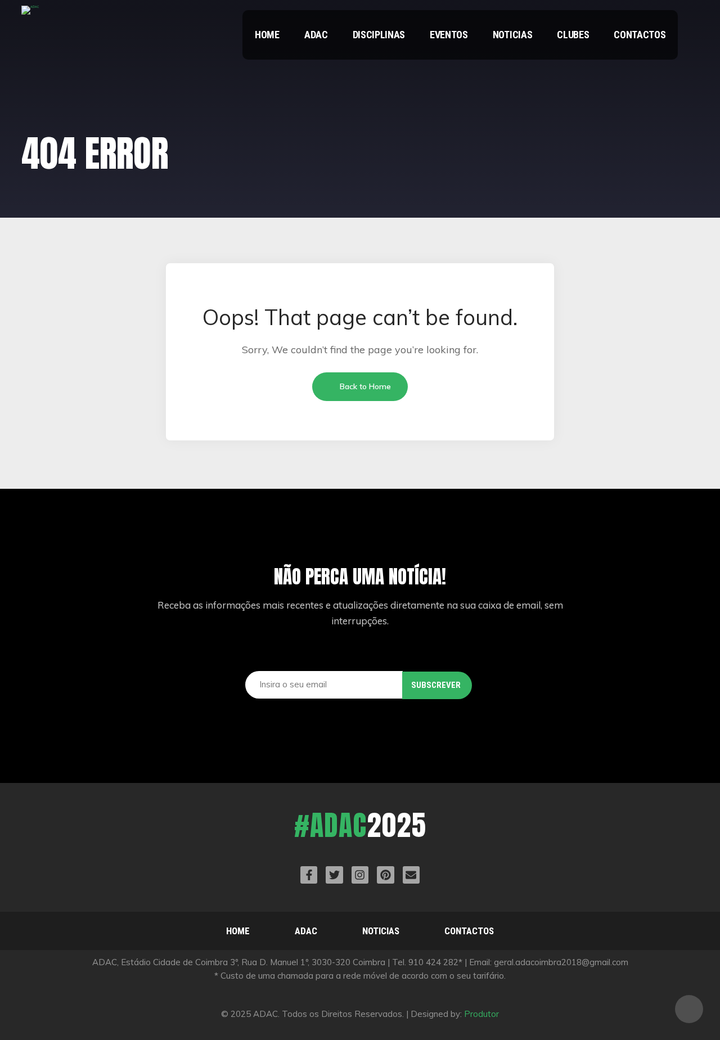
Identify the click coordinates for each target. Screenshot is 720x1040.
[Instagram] (360, 874)
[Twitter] (334, 874)
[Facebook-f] (308, 874)
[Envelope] (411, 874)
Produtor (481, 1014)
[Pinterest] (385, 874)
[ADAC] (30, 15)
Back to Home (364, 386)
